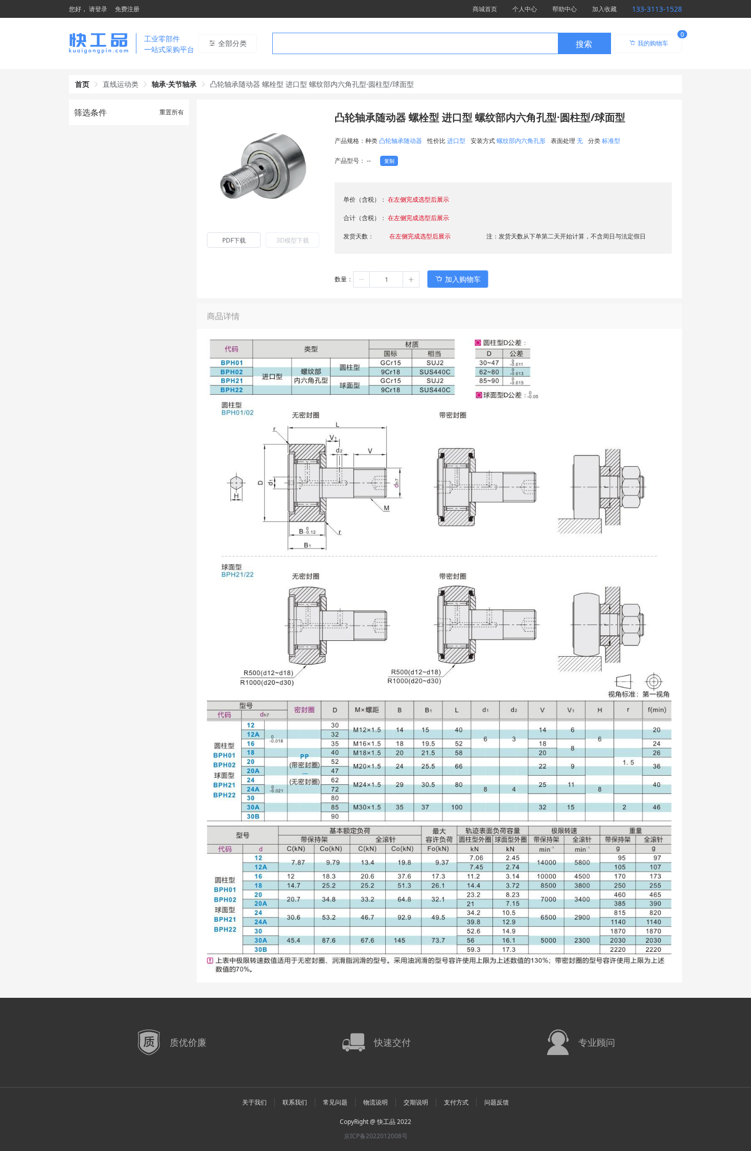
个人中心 (524, 9)
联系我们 (295, 1102)
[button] (362, 279)
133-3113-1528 (657, 9)
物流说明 (375, 1102)
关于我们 (254, 1102)
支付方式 (456, 1102)
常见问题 (335, 1102)
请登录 (98, 9)
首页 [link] (82, 84)
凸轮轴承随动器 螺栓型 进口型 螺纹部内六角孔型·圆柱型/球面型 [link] (312, 84)
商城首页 (485, 9)
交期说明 (416, 1102)
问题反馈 (496, 1102)
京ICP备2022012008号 (376, 1136)
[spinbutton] (386, 279)
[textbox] (415, 44)
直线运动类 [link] (120, 84)
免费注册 (127, 9)
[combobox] (441, 43)
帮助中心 (564, 9)
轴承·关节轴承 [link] (174, 84)
